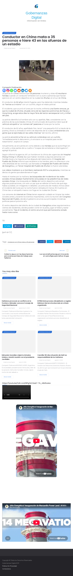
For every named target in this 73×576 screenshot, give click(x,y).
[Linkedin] (22, 90)
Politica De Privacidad (9, 566)
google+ (58, 241)
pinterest (67, 241)
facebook (42, 241)
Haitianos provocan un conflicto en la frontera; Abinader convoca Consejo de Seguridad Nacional (17, 303)
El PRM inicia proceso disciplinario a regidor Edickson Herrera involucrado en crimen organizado (54, 303)
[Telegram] (26, 90)
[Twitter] (15, 90)
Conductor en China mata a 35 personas (21, 242)
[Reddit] (19, 90)
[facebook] (12, 288)
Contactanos (6, 569)
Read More (7, 322)
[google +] (22, 288)
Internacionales (9, 33)
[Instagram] (8, 90)
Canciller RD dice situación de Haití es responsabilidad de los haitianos (52, 356)
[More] (30, 90)
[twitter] (17, 288)
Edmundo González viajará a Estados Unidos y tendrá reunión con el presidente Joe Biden (18, 357)
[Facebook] (4, 90)
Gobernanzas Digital (9, 48)
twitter (50, 241)
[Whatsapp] (11, 90)
